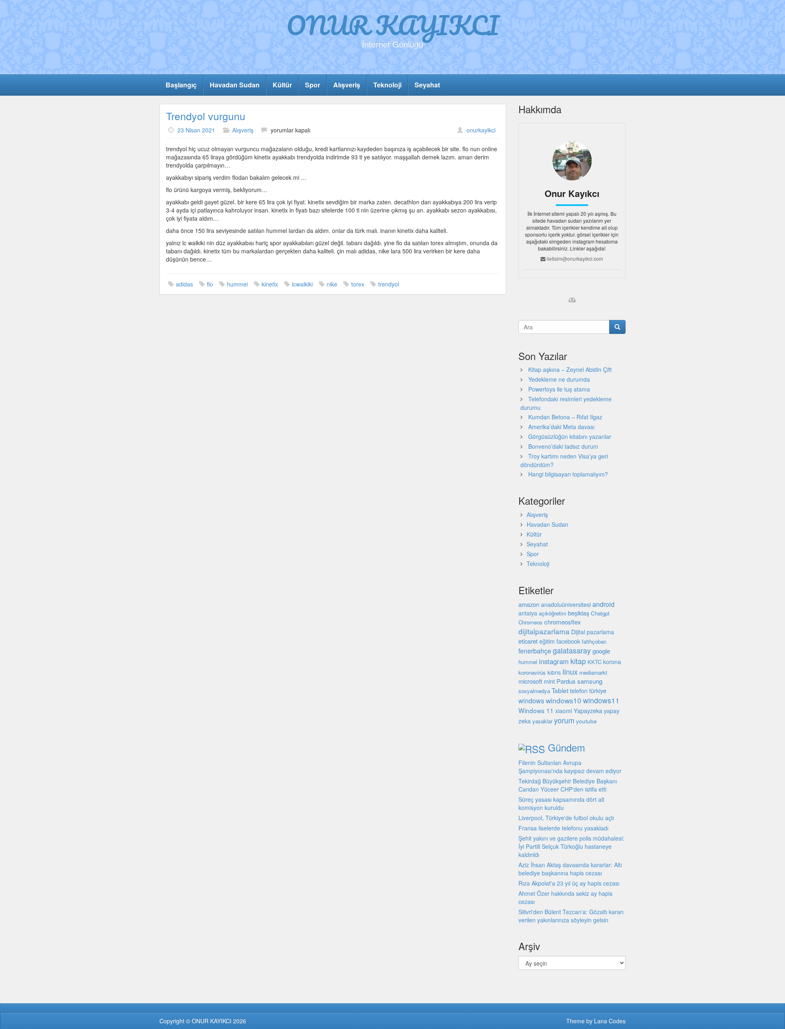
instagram (554, 661)
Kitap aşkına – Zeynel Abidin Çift (570, 369)
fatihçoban (594, 641)
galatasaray (572, 650)
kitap (578, 660)
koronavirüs (532, 672)
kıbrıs (554, 672)
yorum (564, 720)
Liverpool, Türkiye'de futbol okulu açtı (566, 818)
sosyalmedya (534, 691)
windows (531, 700)
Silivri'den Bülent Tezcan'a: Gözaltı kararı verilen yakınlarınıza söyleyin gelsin (571, 916)
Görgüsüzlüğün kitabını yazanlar (569, 436)
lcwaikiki (302, 284)
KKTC (594, 662)
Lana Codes (610, 1021)
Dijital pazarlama (592, 632)
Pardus (566, 681)
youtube (586, 721)
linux (570, 671)
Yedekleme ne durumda (559, 379)
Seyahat (427, 84)
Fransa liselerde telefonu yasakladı (563, 828)
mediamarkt (593, 672)
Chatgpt (600, 613)
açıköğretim (552, 613)
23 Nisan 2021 (196, 130)
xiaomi (563, 711)
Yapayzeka (588, 710)
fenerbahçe (534, 650)
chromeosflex (562, 621)
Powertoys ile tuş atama (559, 389)
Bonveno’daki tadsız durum (563, 446)
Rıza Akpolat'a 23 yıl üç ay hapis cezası (568, 883)
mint (549, 681)
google (601, 650)
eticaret (528, 641)
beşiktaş (578, 612)
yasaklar (542, 721)
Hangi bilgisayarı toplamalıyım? (568, 474)
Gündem (566, 747)
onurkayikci (481, 130)
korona (612, 662)
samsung (589, 680)
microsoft (530, 681)
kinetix (270, 284)
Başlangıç (181, 84)
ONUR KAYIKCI (392, 25)
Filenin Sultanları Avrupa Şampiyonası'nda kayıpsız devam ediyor (569, 766)
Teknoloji (387, 84)
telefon (579, 691)
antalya (527, 613)
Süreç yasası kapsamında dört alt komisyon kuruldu (561, 803)
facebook (568, 641)
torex (357, 284)
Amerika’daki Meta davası (561, 427)
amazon (528, 604)
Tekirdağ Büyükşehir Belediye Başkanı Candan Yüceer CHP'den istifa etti (567, 785)
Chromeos (530, 622)
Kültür (282, 84)
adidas (184, 284)
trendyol (388, 284)
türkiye (597, 690)
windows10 (563, 700)
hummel (237, 284)
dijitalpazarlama (544, 631)
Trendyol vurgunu (205, 115)
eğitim (547, 641)
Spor (312, 84)
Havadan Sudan (235, 84)
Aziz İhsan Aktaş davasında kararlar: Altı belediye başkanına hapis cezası (570, 869)
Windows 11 (536, 710)
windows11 (601, 700)
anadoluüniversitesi (566, 604)
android (603, 604)
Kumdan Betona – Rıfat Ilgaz (565, 417)
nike (332, 284)
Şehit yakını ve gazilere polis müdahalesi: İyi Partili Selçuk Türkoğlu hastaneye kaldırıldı (571, 846)
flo (210, 284)
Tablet (560, 690)
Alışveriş (346, 84)
